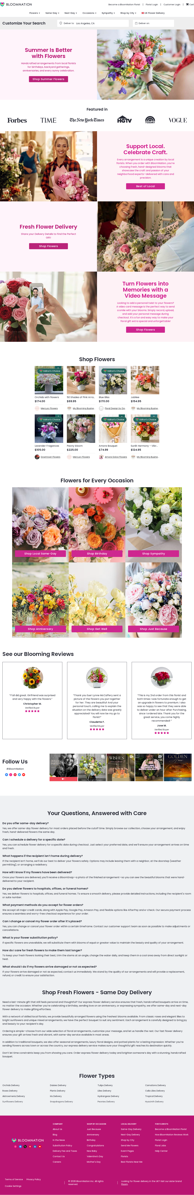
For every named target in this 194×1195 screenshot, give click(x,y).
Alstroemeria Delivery (13, 1096)
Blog (55, 1134)
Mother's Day (94, 1161)
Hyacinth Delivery (154, 1101)
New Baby (92, 1150)
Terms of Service (14, 1179)
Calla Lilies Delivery (155, 1090)
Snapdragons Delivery (61, 1101)
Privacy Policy (34, 1179)
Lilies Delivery (104, 1090)
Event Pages (127, 1150)
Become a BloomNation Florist (171, 1129)
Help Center (161, 1150)
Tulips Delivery (105, 1085)
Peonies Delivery (106, 1101)
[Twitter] (19, 774)
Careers (57, 1161)
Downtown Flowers (50, 456)
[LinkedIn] (35, 1146)
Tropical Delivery (154, 1096)
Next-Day (70, 13)
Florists (124, 1156)
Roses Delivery (9, 1090)
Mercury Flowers (49, 408)
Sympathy (107, 13)
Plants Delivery (57, 1090)
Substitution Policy (62, 1145)
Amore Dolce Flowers (116, 456)
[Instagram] (10, 774)
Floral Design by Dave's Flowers (116, 408)
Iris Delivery (56, 1096)
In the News (59, 1140)
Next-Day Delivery (130, 1134)
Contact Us (59, 1156)
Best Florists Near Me (131, 1161)
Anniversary (93, 1134)
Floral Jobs (160, 1145)
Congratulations (95, 1145)
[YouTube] (23, 774)
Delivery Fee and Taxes (65, 1150)
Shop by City (127, 13)
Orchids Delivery (11, 1085)
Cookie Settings (13, 1186)
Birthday (91, 1140)
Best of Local (150, 186)
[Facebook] (6, 774)
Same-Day (51, 13)
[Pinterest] (15, 774)
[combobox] (156, 23)
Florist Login (161, 1140)
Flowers (33, 13)
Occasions (88, 13)
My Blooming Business (84, 408)
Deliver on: (144, 23)
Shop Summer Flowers (50, 79)
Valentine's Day (95, 1156)
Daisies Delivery (58, 1085)
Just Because (94, 1129)
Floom (124, 1184)
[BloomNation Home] (16, 4)
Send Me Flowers (129, 1145)
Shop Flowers (53, 246)
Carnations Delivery (155, 1085)
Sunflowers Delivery (12, 1101)
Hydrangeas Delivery (108, 1096)
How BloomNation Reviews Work (171, 1134)
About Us (57, 1129)
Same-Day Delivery (131, 1129)
